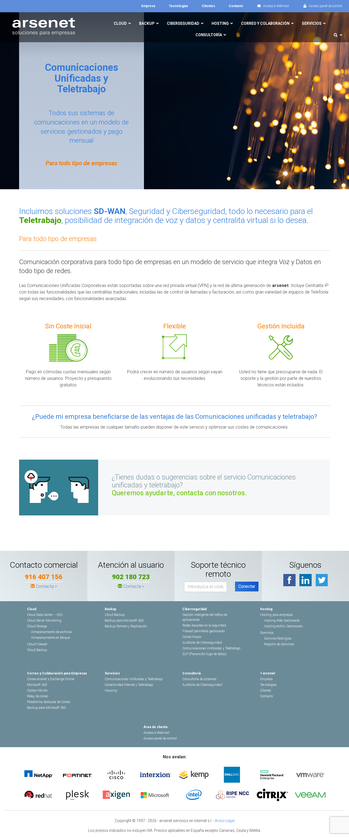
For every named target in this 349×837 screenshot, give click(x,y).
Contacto (266, 696)
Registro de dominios (279, 644)
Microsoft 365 (37, 685)
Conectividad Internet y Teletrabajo (129, 685)
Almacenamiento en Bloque (50, 638)
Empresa (266, 679)
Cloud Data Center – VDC (45, 615)
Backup (110, 609)
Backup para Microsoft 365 (124, 620)
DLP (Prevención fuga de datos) (204, 654)
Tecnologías (268, 685)
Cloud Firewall (37, 644)
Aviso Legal (224, 820)
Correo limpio (191, 637)
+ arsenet (267, 673)
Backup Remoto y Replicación (126, 626)
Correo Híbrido (37, 690)
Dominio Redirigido (277, 638)
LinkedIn (305, 580)
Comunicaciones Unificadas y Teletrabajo (211, 648)
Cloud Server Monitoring (44, 620)
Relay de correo (37, 696)
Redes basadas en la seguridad (204, 625)
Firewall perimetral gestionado (203, 631)
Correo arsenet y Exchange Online (50, 679)
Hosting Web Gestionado (282, 620)
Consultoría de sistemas (199, 679)
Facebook (289, 580)
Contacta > (46, 586)
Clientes (265, 690)
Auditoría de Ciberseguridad (202, 642)
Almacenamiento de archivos (51, 632)
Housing (111, 690)
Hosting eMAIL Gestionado (283, 626)
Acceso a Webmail (156, 733)
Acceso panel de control (160, 738)
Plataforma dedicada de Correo (48, 702)
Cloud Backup (37, 650)
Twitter (321, 580)
